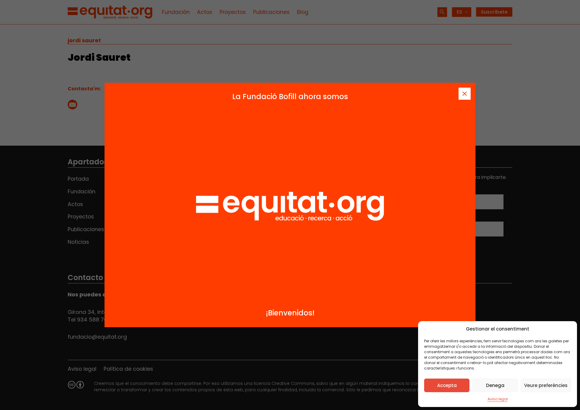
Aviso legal (498, 399)
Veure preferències (546, 385)
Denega (495, 385)
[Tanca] (465, 94)
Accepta (447, 385)
